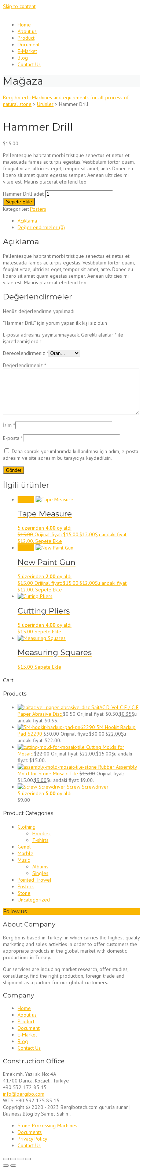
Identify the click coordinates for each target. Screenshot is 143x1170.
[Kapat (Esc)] (28, 1159)
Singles (40, 873)
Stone (24, 893)
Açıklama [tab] (27, 220)
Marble (25, 853)
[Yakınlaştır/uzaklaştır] (6, 1159)
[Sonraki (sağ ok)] (13, 1165)
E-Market (27, 51)
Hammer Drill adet (23, 194)
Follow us (15, 911)
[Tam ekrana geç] (13, 1159)
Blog (23, 57)
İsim (9, 425)
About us (27, 31)
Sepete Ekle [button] (48, 541)
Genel (24, 846)
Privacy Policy (32, 1138)
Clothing (27, 827)
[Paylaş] (20, 1159)
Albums (40, 866)
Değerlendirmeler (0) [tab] (41, 227)
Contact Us (29, 64)
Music (24, 860)
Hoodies (41, 833)
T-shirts (40, 840)
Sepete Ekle (19, 202)
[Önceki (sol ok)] (6, 1165)
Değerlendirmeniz (24, 365)
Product (26, 38)
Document (29, 44)
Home (24, 24)
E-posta (13, 438)
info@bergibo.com (23, 1094)
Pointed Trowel (34, 879)
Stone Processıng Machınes (47, 1125)
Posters (38, 209)
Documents (30, 1132)
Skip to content (19, 6)
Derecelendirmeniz (25, 353)
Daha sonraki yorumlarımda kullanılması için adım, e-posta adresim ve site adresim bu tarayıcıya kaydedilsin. (70, 454)
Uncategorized (34, 899)
